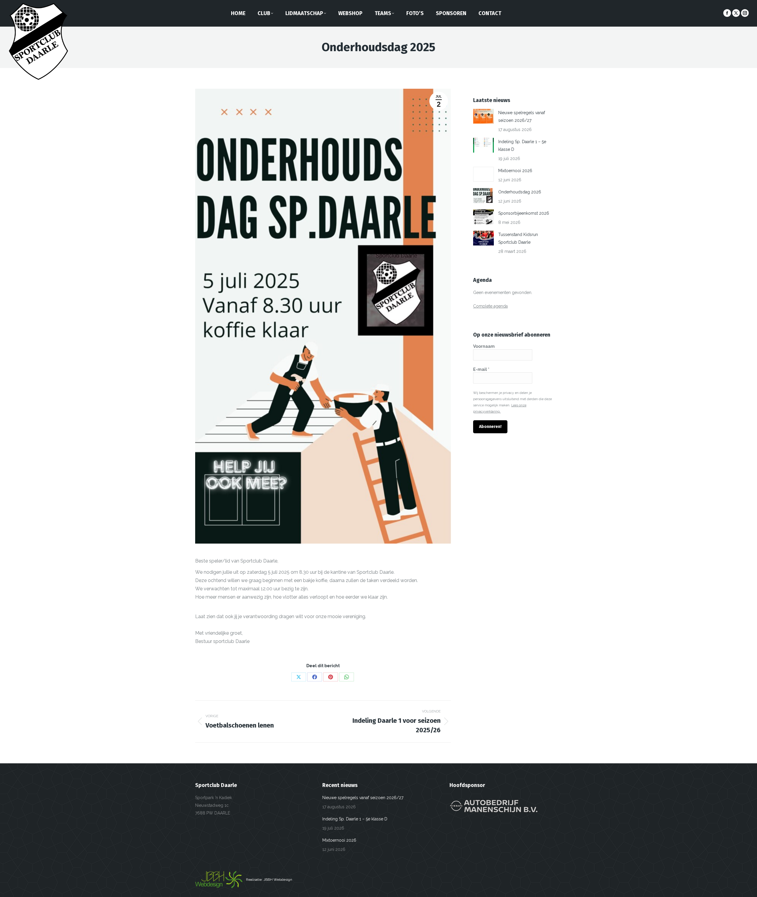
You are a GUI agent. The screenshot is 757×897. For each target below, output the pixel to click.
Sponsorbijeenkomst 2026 (523, 213)
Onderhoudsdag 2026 (519, 192)
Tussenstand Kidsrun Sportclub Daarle (518, 238)
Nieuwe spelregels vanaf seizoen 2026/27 (521, 116)
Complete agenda (490, 306)
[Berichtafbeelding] (483, 116)
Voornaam (484, 346)
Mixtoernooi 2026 (515, 170)
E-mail (481, 369)
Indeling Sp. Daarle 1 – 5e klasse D (522, 145)
